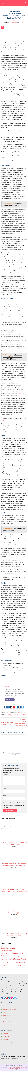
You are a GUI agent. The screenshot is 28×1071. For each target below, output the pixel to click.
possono (19, 959)
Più (16, 959)
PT (21, 1067)
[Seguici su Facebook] (2, 998)
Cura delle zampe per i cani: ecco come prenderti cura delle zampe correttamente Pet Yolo (14, 891)
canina (10, 948)
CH (8, 1069)
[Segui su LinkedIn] (9, 998)
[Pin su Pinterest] (14, 707)
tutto (11, 966)
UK (19, 1067)
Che (12, 951)
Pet (12, 716)
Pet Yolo (21, 22)
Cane (6, 714)
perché (10, 959)
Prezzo (23, 959)
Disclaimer (5, 1019)
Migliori (19, 956)
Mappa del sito (6, 1015)
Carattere (16, 948)
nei (21, 956)
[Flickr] (11, 998)
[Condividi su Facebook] (5, 707)
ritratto (13, 962)
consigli (17, 951)
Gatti (23, 953)
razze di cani (6, 1033)
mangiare (15, 956)
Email (5, 795)
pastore (9, 716)
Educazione (13, 953)
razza (14, 716)
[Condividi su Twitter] (8, 707)
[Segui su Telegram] (16, 998)
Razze (9, 962)
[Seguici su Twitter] (5, 998)
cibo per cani (6, 1039)
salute (21, 962)
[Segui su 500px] (14, 998)
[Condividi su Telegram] (22, 707)
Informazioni (19, 714)
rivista (17, 962)
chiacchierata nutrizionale (9, 1042)
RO (23, 1067)
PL (11, 1067)
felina (20, 953)
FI (10, 1069)
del (15, 714)
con (15, 951)
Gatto (3, 956)
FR (16, 1067)
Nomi (3, 959)
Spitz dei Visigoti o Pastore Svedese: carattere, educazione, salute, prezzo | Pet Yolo (21, 723)
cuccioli (19, 393)
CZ (17, 1069)
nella (26, 956)
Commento (6, 774)
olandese (25, 714)
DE (9, 1067)
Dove (8, 953)
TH (13, 1069)
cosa (20, 951)
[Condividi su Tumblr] (19, 707)
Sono (25, 962)
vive (15, 966)
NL (14, 1067)
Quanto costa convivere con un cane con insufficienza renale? (13, 752)
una (13, 966)
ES (15, 1069)
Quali (2, 962)
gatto (2, 420)
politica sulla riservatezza (9, 1009)
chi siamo (5, 1006)
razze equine (6, 1046)
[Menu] (3, 3)
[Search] (25, 3)
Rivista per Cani (14, 9)
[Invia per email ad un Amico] (11, 707)
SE (26, 1067)
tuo (9, 966)
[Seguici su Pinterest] (7, 998)
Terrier (6, 966)
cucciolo (23, 951)
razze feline (6, 1036)
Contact (5, 1012)
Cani (7, 948)
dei (25, 951)
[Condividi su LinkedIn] (17, 707)
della (5, 953)
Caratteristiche (11, 714)
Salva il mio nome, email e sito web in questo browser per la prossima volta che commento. (13, 805)
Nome (5, 788)
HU (20, 1069)
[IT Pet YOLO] (14, 3)
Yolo (20, 716)
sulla (17, 716)
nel (23, 956)
